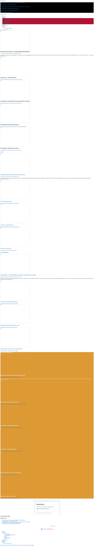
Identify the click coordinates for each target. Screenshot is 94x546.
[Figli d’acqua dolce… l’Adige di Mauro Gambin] (13, 75)
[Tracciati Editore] (3, 14)
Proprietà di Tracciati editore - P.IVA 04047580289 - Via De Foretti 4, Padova (12, 545)
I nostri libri (20, 427)
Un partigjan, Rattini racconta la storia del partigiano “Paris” (12, 174)
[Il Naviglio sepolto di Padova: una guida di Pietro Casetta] (15, 323)
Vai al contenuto (2, 0)
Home (3, 15)
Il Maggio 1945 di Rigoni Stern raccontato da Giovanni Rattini (10, 472)
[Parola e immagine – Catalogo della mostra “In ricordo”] (15, 146)
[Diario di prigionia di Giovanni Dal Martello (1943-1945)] (15, 122)
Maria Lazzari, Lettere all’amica (5, 248)
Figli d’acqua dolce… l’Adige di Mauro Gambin (8, 4)
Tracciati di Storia (7, 18)
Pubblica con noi (5, 25)
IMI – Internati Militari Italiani (11, 19)
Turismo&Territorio (7, 20)
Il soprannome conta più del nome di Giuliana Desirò (9, 301)
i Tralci (5, 21)
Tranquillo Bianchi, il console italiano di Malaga (8, 449)
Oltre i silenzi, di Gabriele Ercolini (6, 12)
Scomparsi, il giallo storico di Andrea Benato (7, 496)
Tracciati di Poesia (7, 22)
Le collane (4, 17)
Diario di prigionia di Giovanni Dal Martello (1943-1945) (9, 8)
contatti (3, 27)
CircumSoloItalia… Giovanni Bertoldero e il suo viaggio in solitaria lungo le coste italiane (15, 6)
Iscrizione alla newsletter (8, 28)
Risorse (3, 26)
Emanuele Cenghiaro (14, 53)
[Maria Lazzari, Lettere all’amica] (15, 246)
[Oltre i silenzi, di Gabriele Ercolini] (15, 199)
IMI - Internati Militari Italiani (21, 126)
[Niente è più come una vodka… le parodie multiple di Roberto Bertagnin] (15, 49)
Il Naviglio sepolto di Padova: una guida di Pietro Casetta (9, 325)
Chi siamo (3, 16)
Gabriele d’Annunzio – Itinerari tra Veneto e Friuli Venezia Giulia (11, 348)
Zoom (5, 23)
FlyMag (28, 545)
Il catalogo (4, 24)
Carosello (18, 53)
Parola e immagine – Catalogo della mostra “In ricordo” (9, 10)
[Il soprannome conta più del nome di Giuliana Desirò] (15, 299)
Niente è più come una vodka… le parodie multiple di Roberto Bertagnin (12, 2)
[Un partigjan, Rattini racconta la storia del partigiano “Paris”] (15, 172)
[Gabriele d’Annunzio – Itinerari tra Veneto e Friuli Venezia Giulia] (15, 346)
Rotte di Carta (20, 79)
